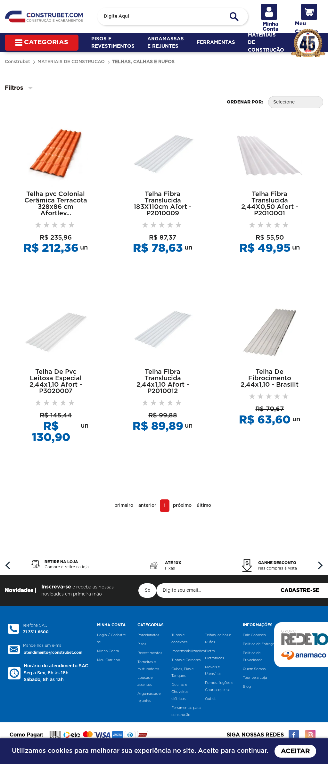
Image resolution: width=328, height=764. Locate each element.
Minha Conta (108, 651)
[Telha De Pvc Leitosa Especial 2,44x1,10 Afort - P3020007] (55, 332)
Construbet (17, 62)
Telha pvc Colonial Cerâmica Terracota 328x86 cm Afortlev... (55, 204)
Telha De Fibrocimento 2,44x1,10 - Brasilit (270, 378)
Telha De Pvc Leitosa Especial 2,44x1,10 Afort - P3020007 (55, 381)
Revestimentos (149, 653)
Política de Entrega (259, 644)
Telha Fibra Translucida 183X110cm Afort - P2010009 (163, 204)
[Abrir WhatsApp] (312, 748)
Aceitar (295, 751)
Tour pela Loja (255, 677)
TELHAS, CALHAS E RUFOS (143, 62)
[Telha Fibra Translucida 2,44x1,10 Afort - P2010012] (162, 332)
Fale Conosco (254, 635)
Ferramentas (216, 42)
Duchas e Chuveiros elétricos (179, 692)
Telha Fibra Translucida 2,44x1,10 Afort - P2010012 (162, 381)
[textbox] (172, 16)
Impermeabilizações (188, 651)
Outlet (210, 699)
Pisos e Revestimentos (113, 43)
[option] (60, 564)
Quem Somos (254, 669)
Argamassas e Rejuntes (165, 43)
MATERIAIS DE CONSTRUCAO (71, 62)
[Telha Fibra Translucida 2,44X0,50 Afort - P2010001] (269, 154)
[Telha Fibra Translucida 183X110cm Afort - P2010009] (162, 154)
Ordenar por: (245, 102)
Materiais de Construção (266, 43)
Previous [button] (9, 565)
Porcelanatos (148, 635)
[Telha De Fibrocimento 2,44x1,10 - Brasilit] (269, 332)
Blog (247, 686)
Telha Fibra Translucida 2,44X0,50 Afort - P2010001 (269, 204)
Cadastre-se (300, 590)
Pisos (141, 644)
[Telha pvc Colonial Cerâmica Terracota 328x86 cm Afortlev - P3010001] (55, 154)
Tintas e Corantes (186, 660)
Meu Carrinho (108, 660)
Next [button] (318, 565)
